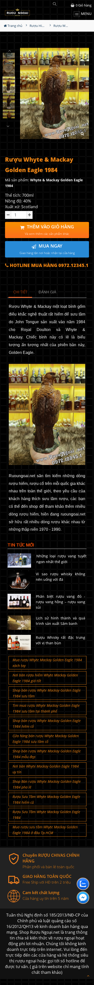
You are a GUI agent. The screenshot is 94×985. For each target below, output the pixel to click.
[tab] (20, 292)
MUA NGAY (47, 249)
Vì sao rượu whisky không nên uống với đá (60, 577)
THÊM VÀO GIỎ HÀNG (49, 230)
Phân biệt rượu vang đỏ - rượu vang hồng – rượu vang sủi (60, 602)
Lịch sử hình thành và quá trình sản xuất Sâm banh (60, 621)
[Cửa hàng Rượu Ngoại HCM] (17, 12)
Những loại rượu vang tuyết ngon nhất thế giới (61, 559)
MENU (85, 13)
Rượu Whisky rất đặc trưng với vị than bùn (60, 640)
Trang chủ (14, 25)
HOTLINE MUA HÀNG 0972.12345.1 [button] (48, 265)
